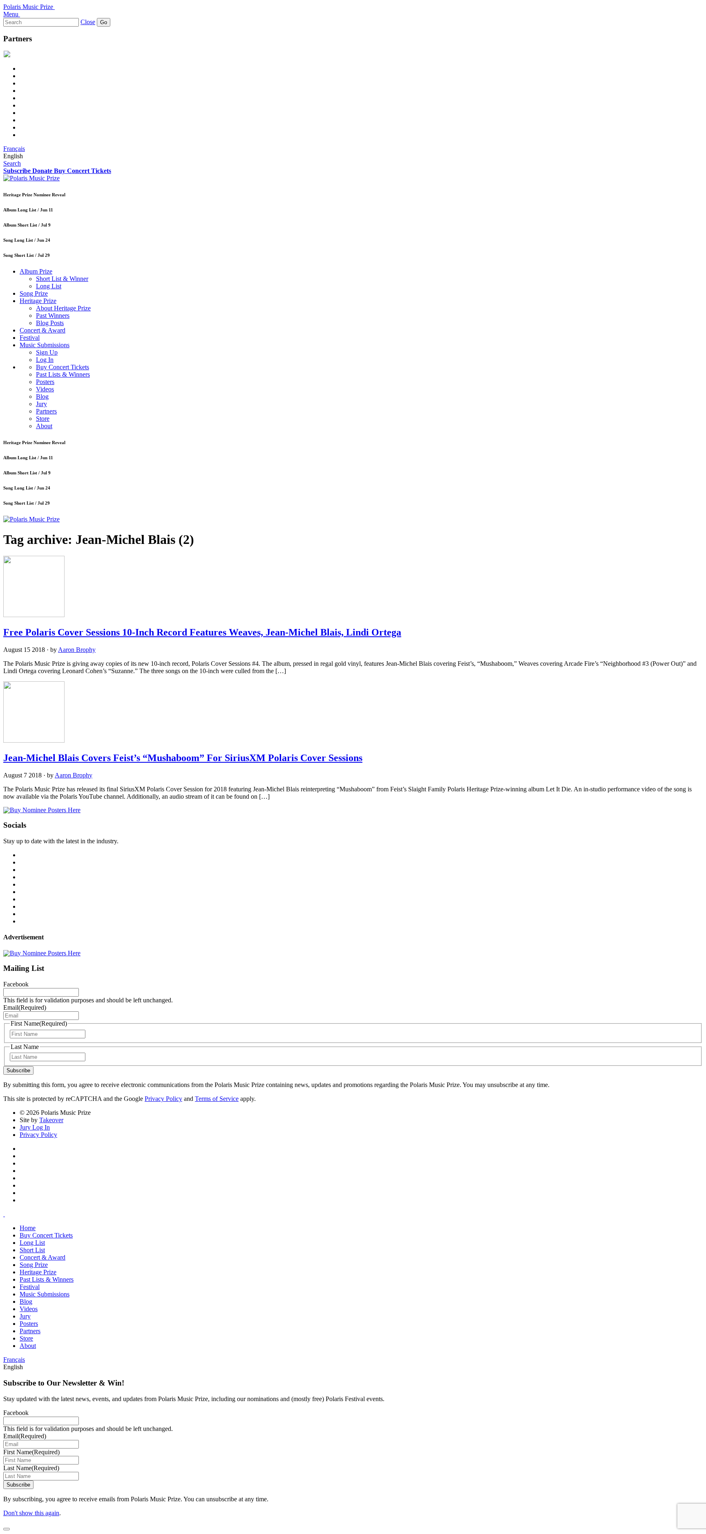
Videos (45, 389)
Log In (45, 359)
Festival (30, 337)
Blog (42, 396)
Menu (10, 14)
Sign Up (47, 352)
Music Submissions (44, 344)
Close (87, 21)
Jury (41, 403)
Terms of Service (217, 1098)
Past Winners (52, 315)
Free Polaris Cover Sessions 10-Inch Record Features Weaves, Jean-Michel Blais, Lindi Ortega (202, 632)
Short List (32, 1250)
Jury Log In (35, 1127)
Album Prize (36, 271)
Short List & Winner (62, 278)
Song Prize (34, 293)
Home (28, 1227)
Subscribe (18, 1070)
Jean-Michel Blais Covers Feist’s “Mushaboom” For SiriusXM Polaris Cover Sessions (182, 757)
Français (14, 148)
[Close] (6, 1529)
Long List (48, 286)
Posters (45, 381)
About (44, 425)
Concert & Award (42, 330)
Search (12, 163)
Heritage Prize (38, 300)
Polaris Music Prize (28, 6)
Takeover (51, 1119)
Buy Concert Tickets (62, 367)
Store (42, 418)
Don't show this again (31, 1512)
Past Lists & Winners (63, 374)
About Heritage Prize (63, 308)
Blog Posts (50, 322)
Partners (46, 411)
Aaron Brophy (77, 649)
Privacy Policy (163, 1098)
